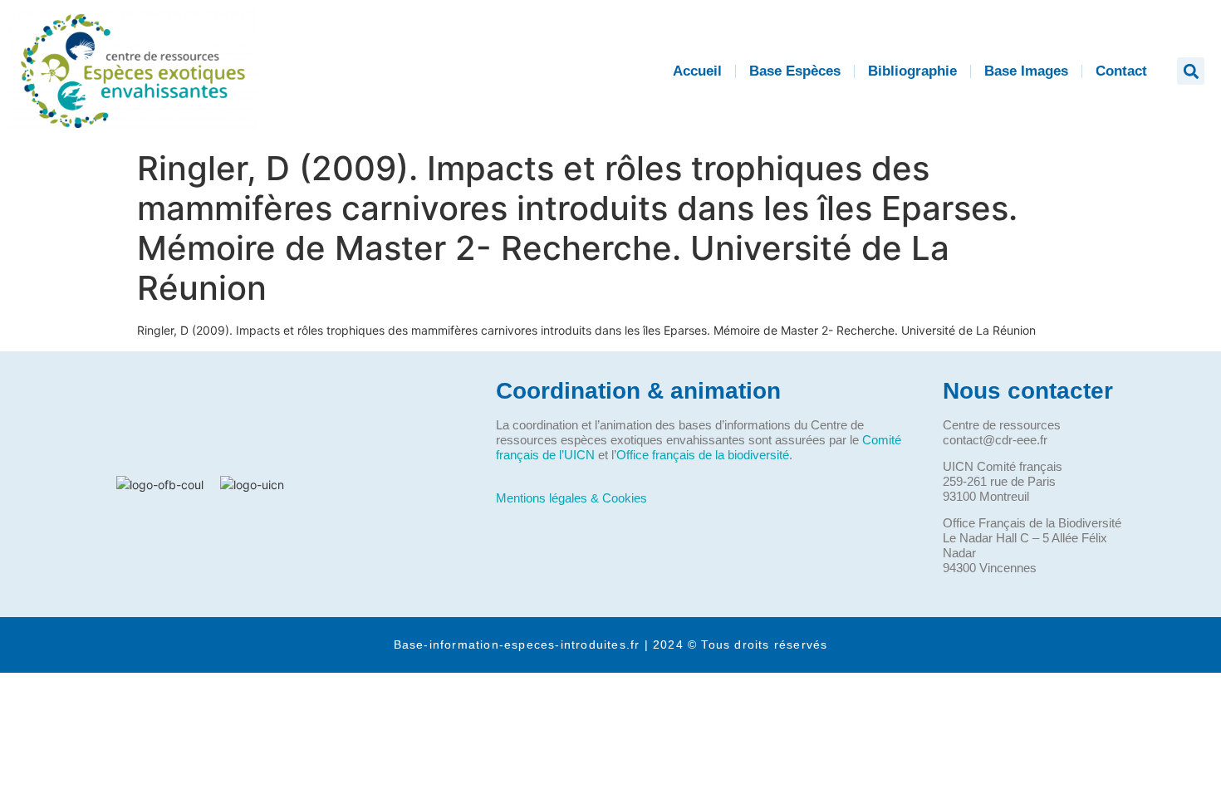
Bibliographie (912, 71)
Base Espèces (795, 71)
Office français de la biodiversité (702, 455)
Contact (1121, 71)
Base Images (1026, 71)
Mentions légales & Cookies (571, 498)
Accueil (697, 71)
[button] (1190, 71)
